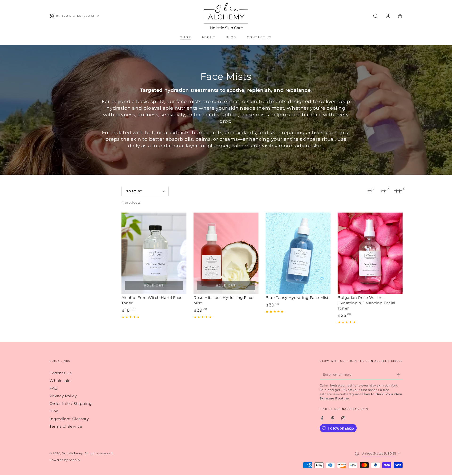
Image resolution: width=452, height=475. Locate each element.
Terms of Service (65, 426)
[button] (375, 16)
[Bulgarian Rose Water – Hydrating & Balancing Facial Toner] (370, 253)
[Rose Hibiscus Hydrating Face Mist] (226, 253)
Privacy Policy (63, 396)
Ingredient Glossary (69, 419)
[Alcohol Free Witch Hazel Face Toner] (153, 253)
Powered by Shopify (65, 460)
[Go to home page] (226, 16)
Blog (54, 411)
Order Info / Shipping (70, 403)
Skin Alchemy (72, 453)
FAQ (53, 388)
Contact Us (60, 373)
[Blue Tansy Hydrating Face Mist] (298, 253)
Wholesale (59, 380)
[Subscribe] (400, 374)
